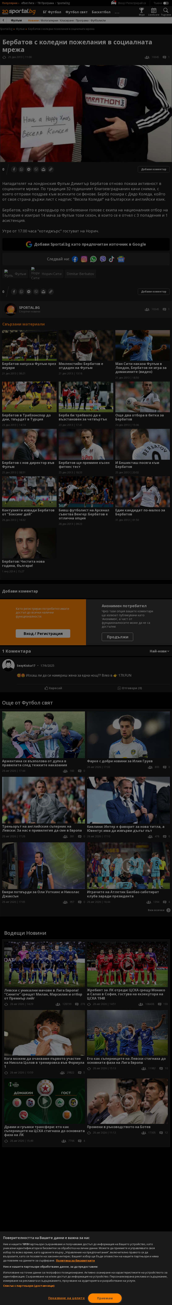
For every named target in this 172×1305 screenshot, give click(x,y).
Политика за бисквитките (75, 1260)
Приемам (105, 1298)
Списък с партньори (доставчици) (28, 1286)
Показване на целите (66, 1298)
